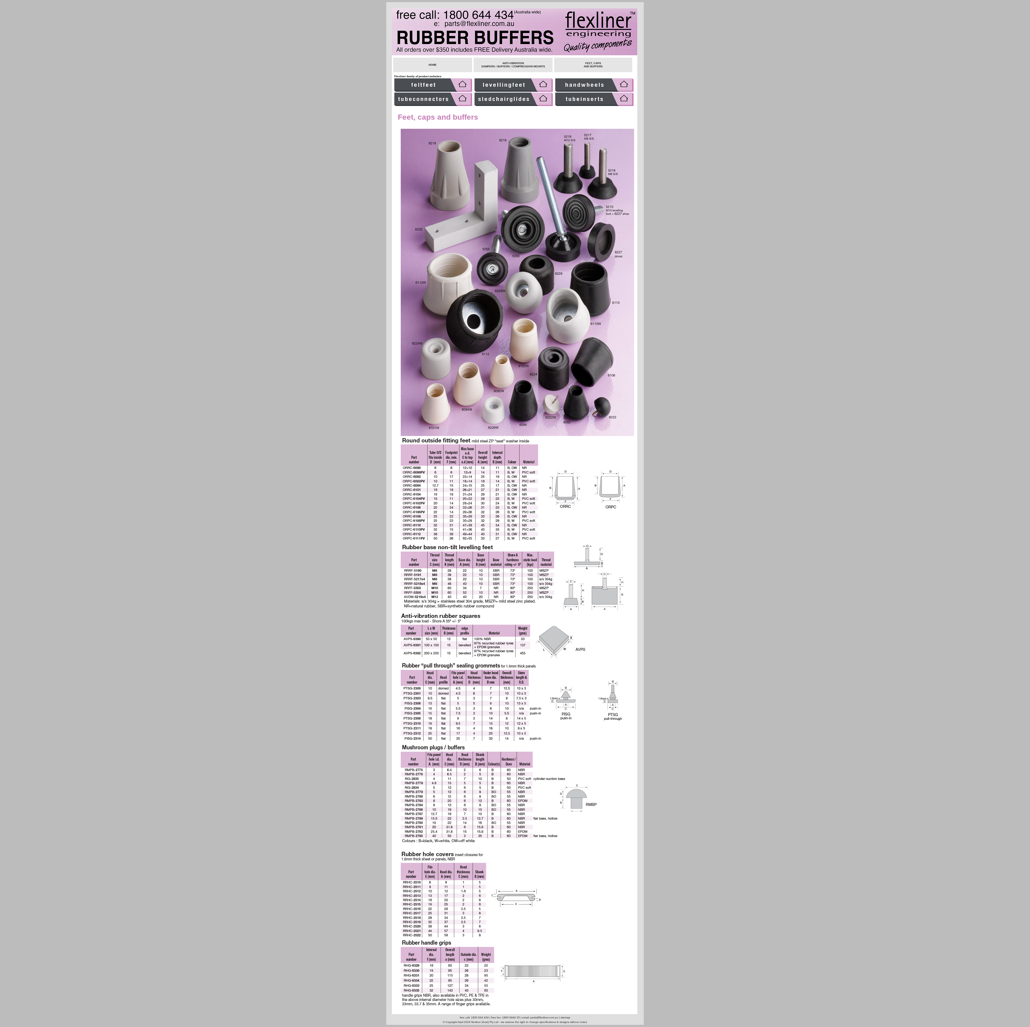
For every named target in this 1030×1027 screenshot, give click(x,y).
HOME (433, 64)
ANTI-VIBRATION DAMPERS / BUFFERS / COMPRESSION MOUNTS (513, 65)
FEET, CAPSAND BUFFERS (593, 65)
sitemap (565, 1017)
